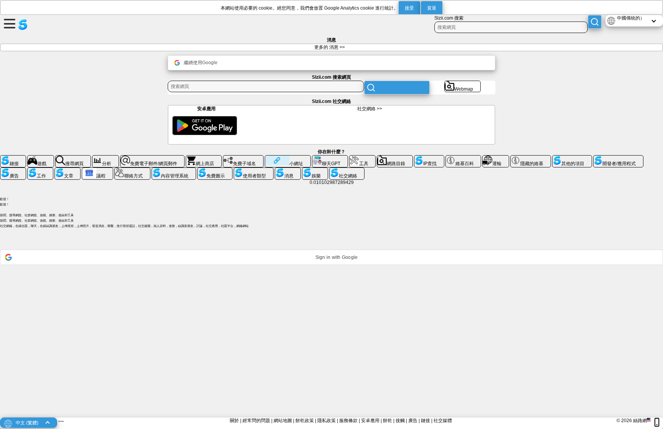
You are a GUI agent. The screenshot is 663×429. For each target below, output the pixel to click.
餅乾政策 (304, 420)
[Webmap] (462, 83)
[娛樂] (315, 170)
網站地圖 (283, 420)
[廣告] (13, 170)
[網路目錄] (395, 158)
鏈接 (425, 420)
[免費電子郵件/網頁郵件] (152, 158)
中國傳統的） (631, 18)
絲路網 (640, 420)
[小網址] (288, 158)
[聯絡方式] (132, 170)
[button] (331, 257)
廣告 (412, 420)
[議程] (97, 170)
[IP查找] (429, 158)
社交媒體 (443, 420)
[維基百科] (463, 158)
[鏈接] (13, 158)
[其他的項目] (572, 158)
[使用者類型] (254, 170)
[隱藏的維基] (530, 158)
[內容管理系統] (174, 170)
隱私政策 (326, 420)
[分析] (105, 158)
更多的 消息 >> (329, 47)
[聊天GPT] (330, 158)
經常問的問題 (256, 420)
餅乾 (387, 420)
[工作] (40, 170)
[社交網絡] (346, 170)
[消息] (288, 170)
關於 (234, 420)
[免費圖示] (215, 170)
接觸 (400, 420)
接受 (409, 8)
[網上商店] (204, 158)
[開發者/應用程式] (618, 158)
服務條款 (348, 420)
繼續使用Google (201, 62)
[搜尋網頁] (73, 158)
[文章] (67, 170)
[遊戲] (40, 158)
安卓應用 (370, 420)
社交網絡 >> (369, 108)
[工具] (362, 158)
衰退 (431, 8)
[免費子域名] (243, 158)
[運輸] (495, 158)
